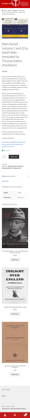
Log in (3, 396)
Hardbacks (20, 166)
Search (15, 415)
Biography (15, 10)
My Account (5, 415)
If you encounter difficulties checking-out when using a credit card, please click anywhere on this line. (13, 144)
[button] (25, 21)
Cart (23, 414)
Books (9, 10)
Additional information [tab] (8, 176)
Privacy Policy (6, 408)
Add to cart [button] (15, 259)
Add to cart (14, 156)
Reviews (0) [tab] (5, 181)
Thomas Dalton (17, 168)
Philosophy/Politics (7, 168)
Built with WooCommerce (18, 408)
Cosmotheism (8, 3)
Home (5, 10)
